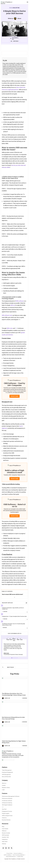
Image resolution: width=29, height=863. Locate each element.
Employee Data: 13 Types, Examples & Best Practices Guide (14, 616)
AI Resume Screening (7, 802)
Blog (3, 826)
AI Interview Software (7, 800)
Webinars (4, 830)
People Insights (5, 813)
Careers (4, 785)
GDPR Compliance (7, 854)
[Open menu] (27, 2)
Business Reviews (6, 820)
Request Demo (14, 396)
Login (3, 789)
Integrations (5, 839)
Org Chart (4, 809)
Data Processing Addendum (18, 854)
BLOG (11, 7)
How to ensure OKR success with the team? (12, 594)
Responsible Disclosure (11, 856)
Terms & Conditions (18, 853)
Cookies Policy (20, 856)
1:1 (16, 328)
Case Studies (5, 828)
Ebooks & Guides (6, 833)
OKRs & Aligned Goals (7, 815)
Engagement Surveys (7, 811)
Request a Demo (6, 787)
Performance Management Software (10, 796)
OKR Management (6, 774)
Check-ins (4, 817)
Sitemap (4, 843)
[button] (7, 639)
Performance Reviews (7, 798)
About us (4, 783)
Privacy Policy (9, 853)
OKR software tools (7, 315)
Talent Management (7, 770)
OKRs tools (9, 328)
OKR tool (13, 305)
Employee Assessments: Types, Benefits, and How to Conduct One (13, 608)
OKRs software (20, 301)
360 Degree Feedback (7, 805)
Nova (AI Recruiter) (6, 776)
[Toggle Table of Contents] (14, 597)
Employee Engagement (7, 772)
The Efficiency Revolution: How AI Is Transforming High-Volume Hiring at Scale (13, 624)
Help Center (4, 841)
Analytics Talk (5, 837)
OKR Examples (5, 835)
